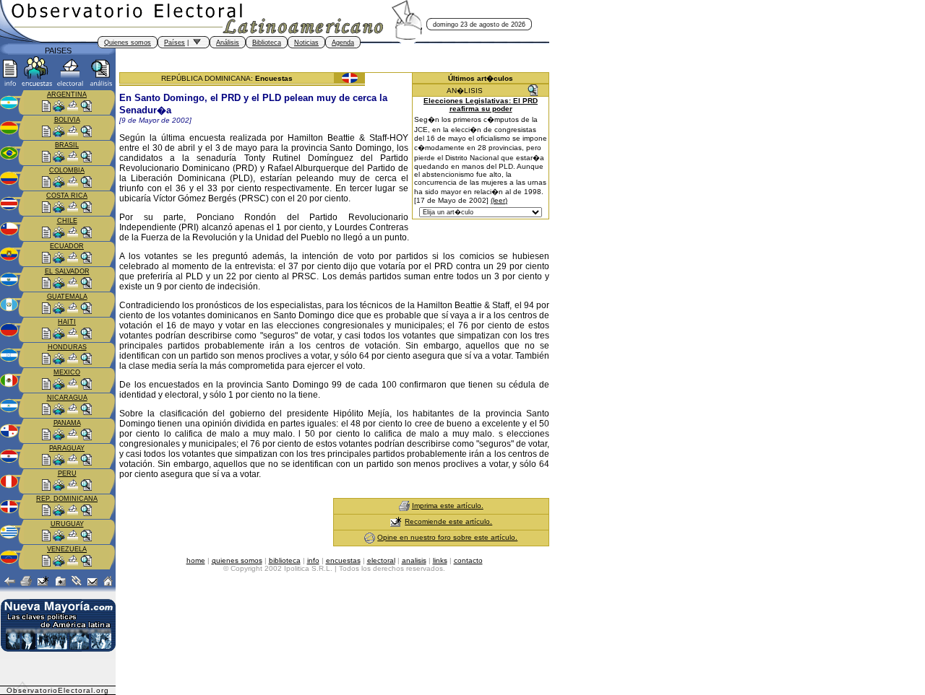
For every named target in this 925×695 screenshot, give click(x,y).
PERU (67, 473)
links (440, 560)
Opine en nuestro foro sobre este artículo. (447, 537)
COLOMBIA (67, 170)
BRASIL (67, 145)
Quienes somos (127, 42)
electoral (381, 560)
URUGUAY (67, 524)
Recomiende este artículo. (448, 521)
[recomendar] (396, 521)
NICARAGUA (67, 397)
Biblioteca (266, 42)
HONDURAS (67, 347)
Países (174, 42)
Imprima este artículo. (447, 506)
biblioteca (285, 560)
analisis (414, 560)
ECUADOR (67, 246)
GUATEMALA (67, 296)
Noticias (306, 42)
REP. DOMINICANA (67, 498)
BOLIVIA (67, 119)
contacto (468, 560)
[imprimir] (404, 506)
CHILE (67, 220)
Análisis (227, 42)
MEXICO (66, 372)
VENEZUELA (67, 549)
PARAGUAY (67, 448)
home (195, 560)
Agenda (343, 42)
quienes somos (237, 560)
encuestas (343, 560)
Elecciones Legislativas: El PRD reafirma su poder (480, 105)
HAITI (67, 321)
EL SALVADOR (67, 271)
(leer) (499, 200)
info (313, 560)
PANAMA (67, 423)
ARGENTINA (67, 94)
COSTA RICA (66, 195)
